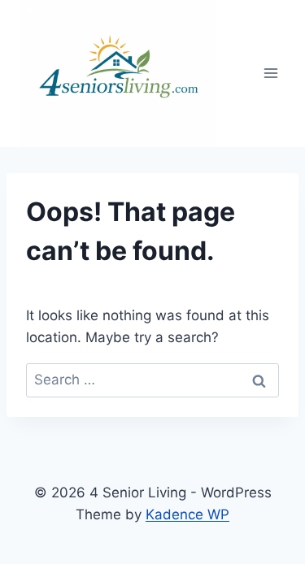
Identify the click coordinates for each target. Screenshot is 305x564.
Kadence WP (187, 514)
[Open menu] (270, 73)
